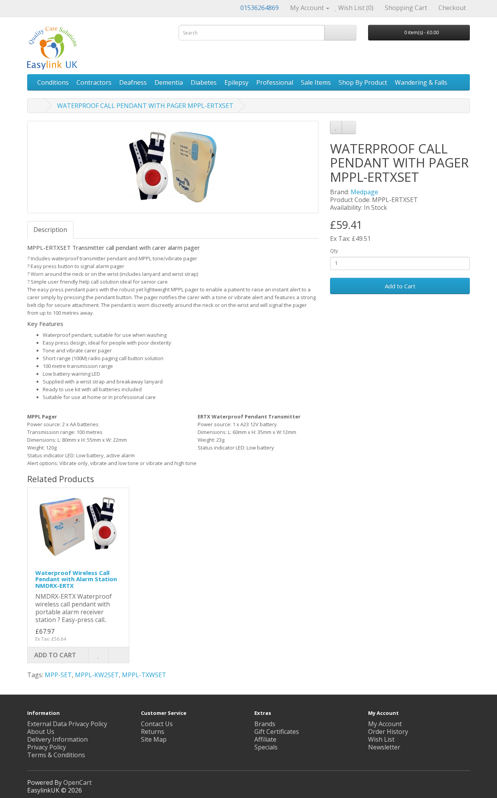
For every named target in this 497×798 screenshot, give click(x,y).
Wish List (381, 739)
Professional (274, 82)
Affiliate (265, 739)
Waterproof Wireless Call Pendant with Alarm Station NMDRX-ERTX (76, 579)
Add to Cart (400, 286)
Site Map (154, 739)
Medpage (364, 192)
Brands (264, 724)
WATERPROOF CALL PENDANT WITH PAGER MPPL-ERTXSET (145, 105)
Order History (388, 731)
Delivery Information (57, 739)
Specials (266, 747)
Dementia (169, 82)
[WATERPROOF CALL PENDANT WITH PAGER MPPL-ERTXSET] (172, 167)
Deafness (133, 82)
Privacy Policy (46, 747)
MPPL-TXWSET (144, 675)
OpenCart (77, 782)
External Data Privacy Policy (67, 724)
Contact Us (157, 724)
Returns (152, 731)
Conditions (53, 82)
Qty (334, 250)
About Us (40, 731)
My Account (385, 724)
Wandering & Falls (421, 82)
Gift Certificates (276, 731)
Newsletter (384, 747)
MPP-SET (58, 675)
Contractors (93, 82)
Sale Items (316, 82)
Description (50, 229)
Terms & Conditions (56, 755)
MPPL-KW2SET (97, 675)
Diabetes (204, 82)
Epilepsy (236, 82)
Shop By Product (363, 82)
